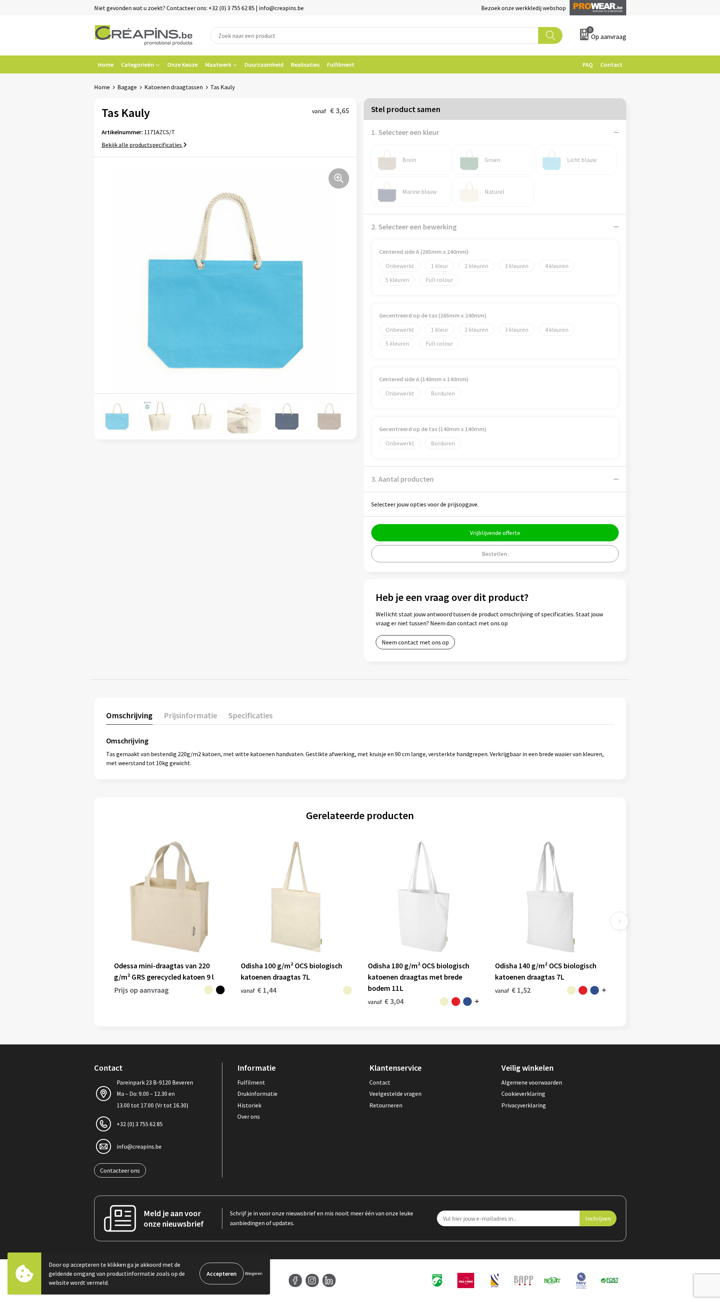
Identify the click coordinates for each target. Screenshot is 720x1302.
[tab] (129, 717)
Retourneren (385, 1105)
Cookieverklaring (523, 1093)
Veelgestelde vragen (395, 1093)
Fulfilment (340, 64)
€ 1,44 (258, 990)
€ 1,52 (513, 990)
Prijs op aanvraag (141, 990)
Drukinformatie (257, 1093)
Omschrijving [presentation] (129, 715)
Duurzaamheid (264, 64)
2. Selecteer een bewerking (414, 226)
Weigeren (253, 1273)
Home (106, 64)
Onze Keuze (182, 64)
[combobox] (374, 35)
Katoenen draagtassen (173, 87)
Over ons (248, 1116)
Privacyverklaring (523, 1105)
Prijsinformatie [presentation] (190, 715)
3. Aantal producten (402, 479)
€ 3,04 (386, 1001)
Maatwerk (218, 64)
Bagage (127, 87)
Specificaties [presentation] (250, 715)
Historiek (249, 1105)
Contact (611, 64)
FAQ (588, 64)
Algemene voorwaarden (531, 1082)
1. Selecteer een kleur (405, 132)
